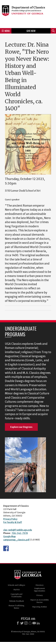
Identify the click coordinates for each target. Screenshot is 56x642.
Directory (39, 585)
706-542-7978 (20, 533)
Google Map (9, 536)
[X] (22, 623)
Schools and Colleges (16, 585)
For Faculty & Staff (12, 522)
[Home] (28, 13)
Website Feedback (16, 601)
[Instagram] (26, 623)
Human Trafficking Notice (16, 607)
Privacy (39, 595)
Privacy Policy (10, 519)
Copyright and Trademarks (16, 595)
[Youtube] (34, 623)
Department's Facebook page (6, 548)
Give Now (31, 31)
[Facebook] (17, 623)
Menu (7, 31)
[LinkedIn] (38, 623)
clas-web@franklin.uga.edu (17, 529)
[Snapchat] (30, 623)
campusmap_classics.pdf (16, 539)
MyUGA (16, 590)
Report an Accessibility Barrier (39, 601)
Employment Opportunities (39, 589)
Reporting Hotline (39, 607)
